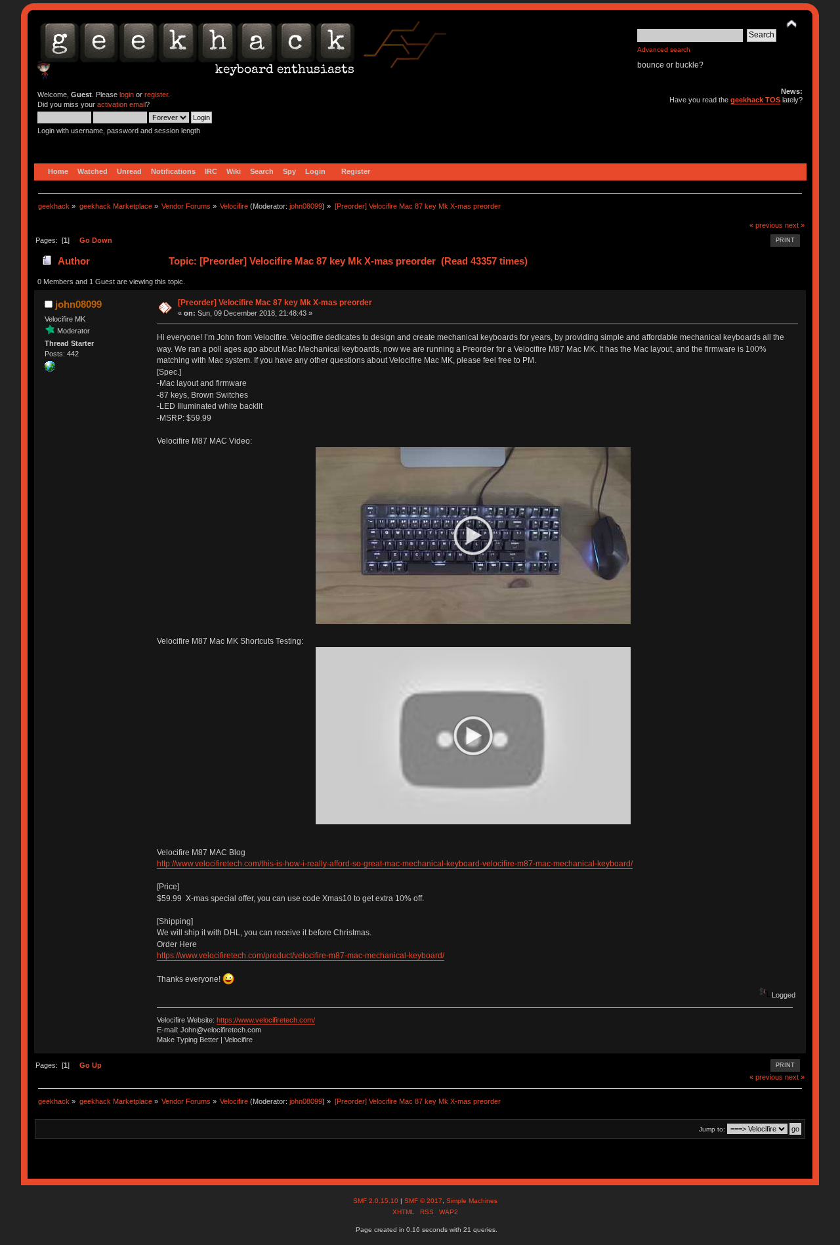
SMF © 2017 (423, 1200)
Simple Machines (471, 1200)
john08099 (305, 206)
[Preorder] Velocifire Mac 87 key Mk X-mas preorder (275, 302)
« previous (766, 225)
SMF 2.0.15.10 (376, 1200)
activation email (121, 104)
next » (795, 225)
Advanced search (663, 49)
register (156, 94)
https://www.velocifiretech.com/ (266, 1020)
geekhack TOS (755, 100)
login (126, 94)
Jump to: (712, 1129)
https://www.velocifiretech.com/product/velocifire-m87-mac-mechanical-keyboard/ (300, 955)
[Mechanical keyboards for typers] (50, 369)
